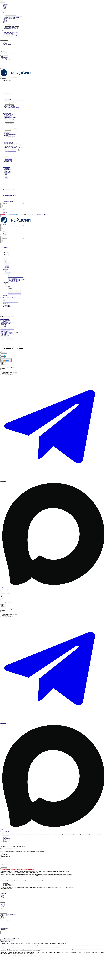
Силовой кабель (3, 325)
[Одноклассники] (5, 360)
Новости (2, 894)
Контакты (2, 903)
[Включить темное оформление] (2, 68)
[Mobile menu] (1, 237)
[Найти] (1, 206)
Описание (5, 837)
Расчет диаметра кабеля (10, 18)
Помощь (2, 906)
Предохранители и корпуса (6, 327)
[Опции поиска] (1, 204)
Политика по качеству (10, 23)
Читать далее (64, 943)
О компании (3, 891)
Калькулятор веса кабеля (10, 15)
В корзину (3, 368)
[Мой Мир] (7, 360)
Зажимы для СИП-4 (4, 335)
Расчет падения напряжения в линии (13, 13)
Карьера (2, 896)
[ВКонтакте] (3, 360)
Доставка (5, 841)
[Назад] (6, 260)
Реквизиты (2, 902)
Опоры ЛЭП (3, 326)
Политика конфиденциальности (12, 26)
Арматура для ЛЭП (4, 321)
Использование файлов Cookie (11, 27)
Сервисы (2, 900)
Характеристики (6, 838)
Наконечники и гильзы (5, 336)
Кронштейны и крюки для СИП (7, 333)
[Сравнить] (3, 357)
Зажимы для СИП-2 (4, 334)
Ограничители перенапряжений (7, 337)
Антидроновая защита (5, 320)
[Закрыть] (1, 242)
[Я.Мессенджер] (1, 360)
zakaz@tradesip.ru (4, 51)
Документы (2, 904)
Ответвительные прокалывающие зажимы (9, 332)
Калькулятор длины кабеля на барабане (13, 16)
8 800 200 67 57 (3, 52)
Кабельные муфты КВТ (5, 323)
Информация (3, 898)
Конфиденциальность (5, 941)
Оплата (4, 840)
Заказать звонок (4, 55)
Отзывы (4, 839)
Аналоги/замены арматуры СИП (12, 17)
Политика (2, 905)
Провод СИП (3, 324)
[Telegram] (8, 360)
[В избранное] (3, 356)
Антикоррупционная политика (11, 24)
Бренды (2, 897)
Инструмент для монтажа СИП (7, 329)
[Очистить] (22, 203)
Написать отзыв (4, 868)
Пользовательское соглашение (11, 28)
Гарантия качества (4, 910)
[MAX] (10, 360)
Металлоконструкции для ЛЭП (7, 322)
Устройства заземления (5, 330)
